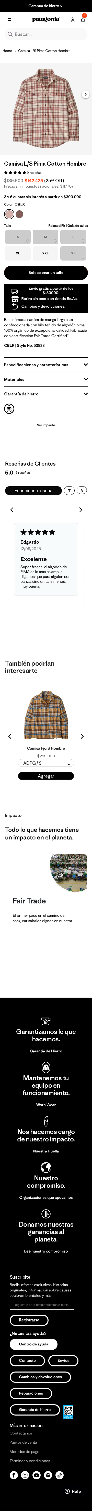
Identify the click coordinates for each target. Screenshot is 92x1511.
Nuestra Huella (46, 1151)
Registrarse (29, 1320)
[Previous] (13, 510)
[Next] (79, 510)
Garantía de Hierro (46, 1051)
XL (18, 253)
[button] (85, 94)
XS (73, 253)
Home (7, 50)
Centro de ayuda (33, 1344)
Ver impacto (46, 425)
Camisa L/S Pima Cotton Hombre (44, 50)
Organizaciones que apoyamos (46, 1197)
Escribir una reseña (33, 490)
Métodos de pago (24, 1451)
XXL (45, 253)
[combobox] (46, 34)
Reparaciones (31, 1393)
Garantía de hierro (35, 1409)
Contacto (27, 1360)
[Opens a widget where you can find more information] (73, 1491)
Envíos (63, 1360)
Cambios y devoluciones (40, 1377)
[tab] (9, 409)
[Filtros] (69, 490)
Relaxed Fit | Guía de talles (68, 225)
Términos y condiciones (30, 1461)
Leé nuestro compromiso (46, 1251)
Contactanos (21, 1433)
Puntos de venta (23, 1442)
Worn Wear (46, 1105)
